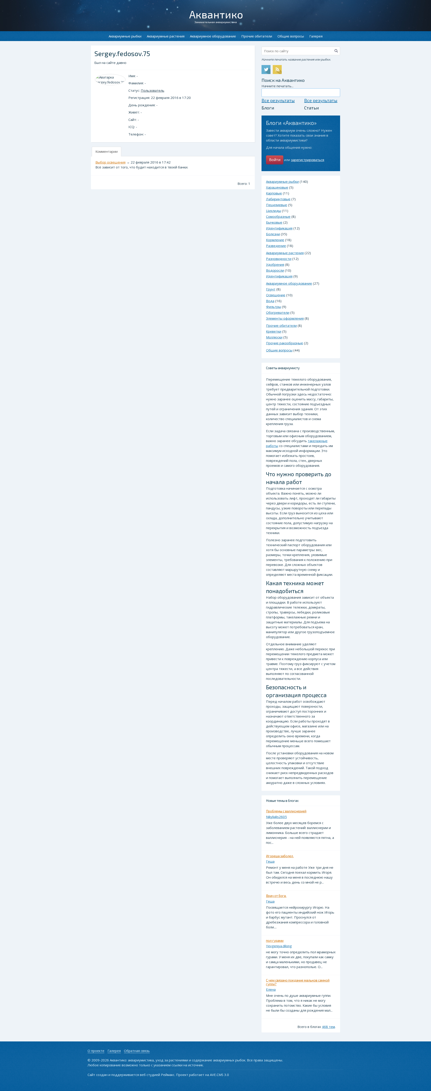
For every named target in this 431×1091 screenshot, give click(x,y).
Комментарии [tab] (106, 151)
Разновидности (278, 258)
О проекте (96, 1050)
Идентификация (279, 228)
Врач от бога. (276, 896)
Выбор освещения (110, 162)
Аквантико (216, 14)
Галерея (316, 36)
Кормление (275, 240)
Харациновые (277, 187)
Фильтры (273, 306)
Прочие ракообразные (284, 343)
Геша (270, 861)
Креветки (273, 331)
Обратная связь (137, 1050)
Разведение (276, 245)
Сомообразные (278, 216)
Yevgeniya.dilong (279, 946)
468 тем (328, 1026)
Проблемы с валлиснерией (286, 811)
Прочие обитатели (256, 36)
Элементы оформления (285, 318)
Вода (270, 301)
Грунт (270, 289)
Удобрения (275, 264)
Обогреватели (277, 312)
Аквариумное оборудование (213, 36)
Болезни (273, 234)
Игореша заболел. (280, 856)
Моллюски (274, 337)
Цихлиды (273, 210)
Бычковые (274, 222)
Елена (271, 989)
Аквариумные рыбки (125, 36)
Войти (274, 159)
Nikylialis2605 (276, 816)
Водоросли (275, 270)
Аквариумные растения (166, 36)
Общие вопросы (290, 36)
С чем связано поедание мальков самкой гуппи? (298, 982)
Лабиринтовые (278, 199)
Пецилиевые (276, 205)
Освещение (275, 295)
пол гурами (275, 940)
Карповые (274, 193)
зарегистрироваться (307, 159)
